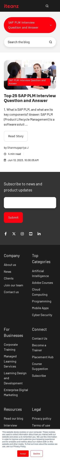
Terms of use (41, 425)
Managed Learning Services (10, 361)
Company (12, 255)
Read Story (16, 136)
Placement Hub (42, 357)
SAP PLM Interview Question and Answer (27, 82)
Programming (41, 301)
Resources (13, 409)
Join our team (13, 285)
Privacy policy (41, 418)
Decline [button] (36, 453)
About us (10, 264)
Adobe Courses (42, 282)
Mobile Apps (40, 308)
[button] (47, 6)
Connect (39, 329)
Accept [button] (23, 453)
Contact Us (39, 338)
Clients (8, 278)
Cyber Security (42, 315)
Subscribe (39, 375)
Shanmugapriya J (18, 147)
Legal (36, 409)
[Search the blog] (50, 42)
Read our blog (13, 418)
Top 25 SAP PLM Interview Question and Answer (30, 98)
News (7, 271)
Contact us (11, 292)
